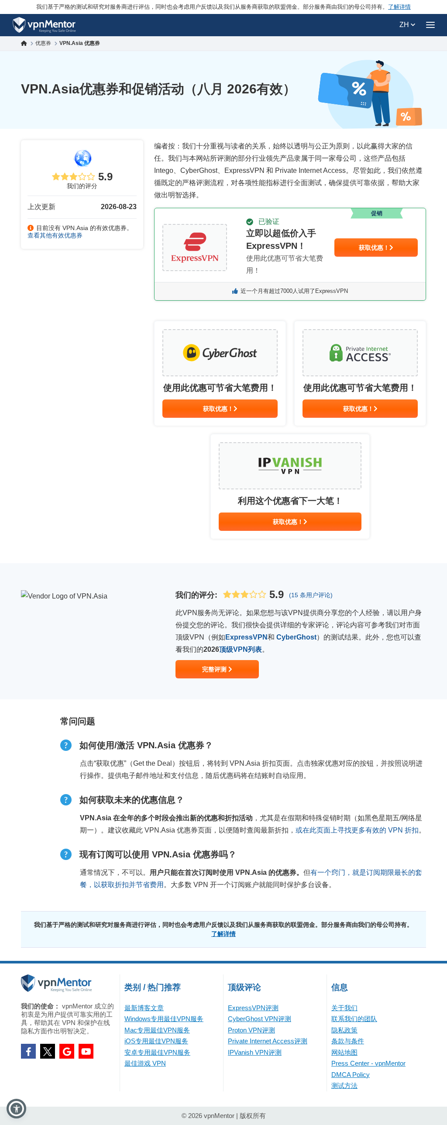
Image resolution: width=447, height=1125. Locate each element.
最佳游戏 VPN (145, 1063)
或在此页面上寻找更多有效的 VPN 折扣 (357, 830)
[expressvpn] (290, 254)
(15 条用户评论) (311, 595)
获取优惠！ (374, 247)
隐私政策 (344, 1030)
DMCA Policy (350, 1074)
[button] (16, 1108)
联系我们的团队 (354, 1018)
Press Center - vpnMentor (368, 1063)
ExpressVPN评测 (253, 1007)
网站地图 (344, 1052)
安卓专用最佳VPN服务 (157, 1052)
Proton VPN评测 (251, 1030)
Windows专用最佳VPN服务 (163, 1018)
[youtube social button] (86, 1051)
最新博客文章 (144, 1007)
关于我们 (344, 1007)
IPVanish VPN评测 (255, 1052)
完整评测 (215, 669)
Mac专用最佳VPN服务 (157, 1030)
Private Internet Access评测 (267, 1041)
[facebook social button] (28, 1051)
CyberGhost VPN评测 (259, 1018)
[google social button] (66, 1051)
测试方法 (344, 1085)
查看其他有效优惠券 (55, 235)
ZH (405, 24)
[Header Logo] (44, 25)
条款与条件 (347, 1041)
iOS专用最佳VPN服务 (156, 1041)
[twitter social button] (47, 1051)
